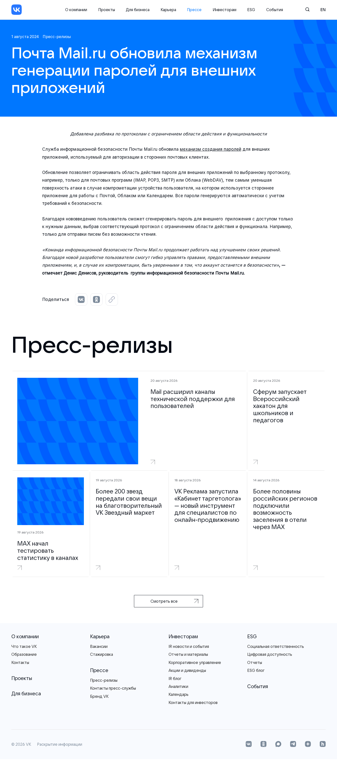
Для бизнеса (138, 9)
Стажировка (101, 654)
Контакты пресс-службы (113, 688)
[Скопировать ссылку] (112, 299)
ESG (251, 9)
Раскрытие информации (59, 744)
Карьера (168, 9)
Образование (24, 654)
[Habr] (323, 744)
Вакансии (99, 646)
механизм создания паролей (210, 149)
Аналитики (178, 686)
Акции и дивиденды (187, 670)
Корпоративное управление (194, 662)
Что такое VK (24, 646)
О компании (76, 9)
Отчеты (254, 662)
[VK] (16, 9)
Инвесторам (224, 9)
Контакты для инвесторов (193, 702)
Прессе (194, 9)
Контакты (20, 662)
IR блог (174, 678)
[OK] (263, 744)
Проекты (106, 9)
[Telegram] (293, 744)
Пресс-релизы (103, 680)
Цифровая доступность (269, 654)
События (274, 9)
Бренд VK (99, 696)
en (323, 9)
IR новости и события (188, 646)
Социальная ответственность (275, 646)
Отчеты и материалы (188, 654)
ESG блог (255, 670)
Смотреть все (164, 601)
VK (28, 744)
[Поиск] (308, 9)
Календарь (178, 694)
